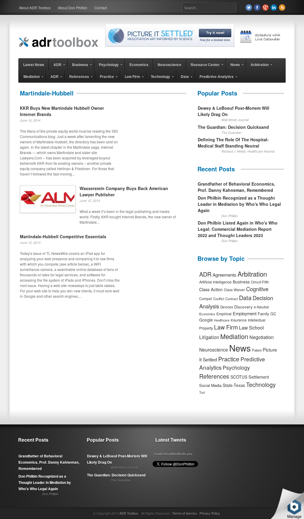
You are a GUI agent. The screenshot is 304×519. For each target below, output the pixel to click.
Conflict (218, 298)
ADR (205, 274)
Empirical (224, 313)
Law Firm (226, 327)
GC (273, 313)
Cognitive (257, 289)
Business (241, 282)
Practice (228, 359)
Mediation (234, 336)
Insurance (239, 319)
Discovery (243, 307)
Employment (244, 313)
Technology (261, 384)
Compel (205, 298)
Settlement (258, 377)
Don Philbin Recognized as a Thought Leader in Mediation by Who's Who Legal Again (239, 204)
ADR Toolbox (128, 513)
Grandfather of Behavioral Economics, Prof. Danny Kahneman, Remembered (236, 187)
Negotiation (261, 337)
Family (263, 313)
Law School (251, 327)
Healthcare (221, 320)
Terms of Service (184, 513)
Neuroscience (213, 349)
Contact (100, 7)
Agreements (224, 275)
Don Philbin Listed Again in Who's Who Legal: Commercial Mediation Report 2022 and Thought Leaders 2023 (238, 229)
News (240, 347)
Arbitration (252, 273)
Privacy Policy (210, 513)
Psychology (236, 367)
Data (245, 297)
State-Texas (234, 385)
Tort (202, 392)
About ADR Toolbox (35, 7)
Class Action (211, 289)
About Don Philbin (72, 7)
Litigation (209, 337)
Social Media (210, 385)
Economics (207, 313)
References (214, 376)
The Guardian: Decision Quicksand (233, 127)
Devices (226, 307)
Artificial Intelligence (215, 282)
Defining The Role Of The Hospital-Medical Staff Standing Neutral (233, 143)
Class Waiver (234, 289)
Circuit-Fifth (260, 282)
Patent (257, 350)
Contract (231, 298)
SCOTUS (238, 377)
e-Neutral (261, 306)
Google (206, 320)
